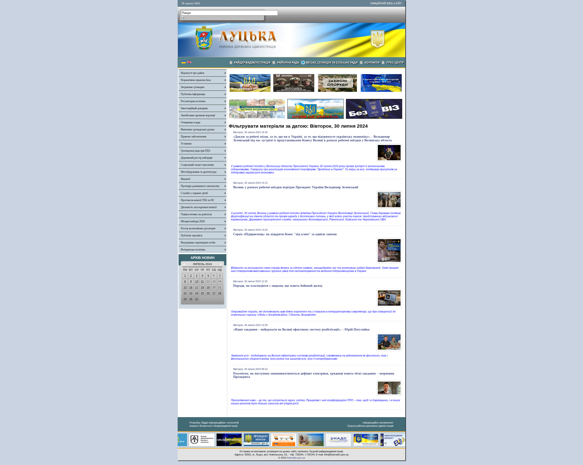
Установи (186, 143)
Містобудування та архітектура (198, 171)
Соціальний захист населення (197, 164)
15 (185, 287)
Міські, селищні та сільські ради (332, 63)
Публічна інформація (193, 94)
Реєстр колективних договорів (198, 228)
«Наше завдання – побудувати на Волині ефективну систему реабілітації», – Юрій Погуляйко (301, 329)
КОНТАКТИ (372, 63)
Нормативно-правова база (196, 80)
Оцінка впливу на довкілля (196, 214)
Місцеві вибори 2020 (193, 221)
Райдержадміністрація (252, 63)
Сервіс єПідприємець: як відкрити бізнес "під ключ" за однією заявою (285, 234)
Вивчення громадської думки (197, 129)
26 (208, 293)
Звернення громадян (192, 87)
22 (185, 293)
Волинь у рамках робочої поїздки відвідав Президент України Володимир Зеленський (295, 187)
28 (219, 293)
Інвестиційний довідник (194, 108)
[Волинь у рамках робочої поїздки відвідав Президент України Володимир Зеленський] (389, 207)
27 (214, 293)
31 (196, 299)
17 (196, 287)
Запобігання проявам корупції (198, 115)
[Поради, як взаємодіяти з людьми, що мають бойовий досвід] (389, 306)
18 (202, 287)
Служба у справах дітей (194, 193)
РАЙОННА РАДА (288, 63)
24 (196, 293)
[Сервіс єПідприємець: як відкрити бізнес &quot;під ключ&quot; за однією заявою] (389, 262)
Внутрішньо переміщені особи (198, 242)
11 (202, 281)
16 (190, 287)
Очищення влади (190, 122)
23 (190, 293)
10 (196, 281)
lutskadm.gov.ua (296, 457)
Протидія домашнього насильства (200, 186)
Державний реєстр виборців (196, 157)
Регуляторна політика (193, 101)
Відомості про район (192, 73)
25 (202, 293)
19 (208, 287)
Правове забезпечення (193, 136)
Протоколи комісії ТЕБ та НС (198, 200)
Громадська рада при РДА (195, 150)
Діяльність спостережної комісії (199, 207)
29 (185, 299)
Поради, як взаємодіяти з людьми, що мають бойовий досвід (277, 285)
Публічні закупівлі (191, 235)
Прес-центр (395, 63)
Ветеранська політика (193, 249)
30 (190, 299)
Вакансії (185, 179)
